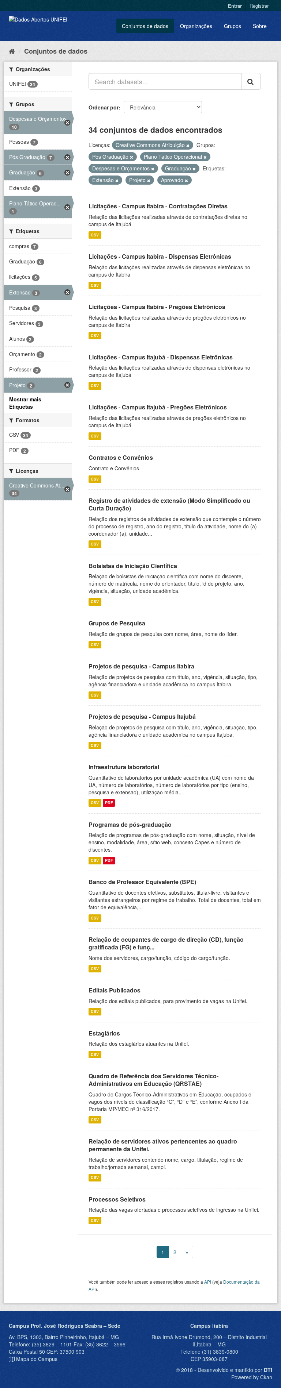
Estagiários (104, 1033)
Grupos (232, 26)
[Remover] (188, 145)
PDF (109, 803)
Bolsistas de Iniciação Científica (133, 566)
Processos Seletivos (117, 1199)
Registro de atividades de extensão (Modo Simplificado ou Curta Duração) (169, 504)
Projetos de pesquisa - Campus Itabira (141, 666)
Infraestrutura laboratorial (124, 767)
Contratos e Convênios (121, 457)
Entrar (235, 5)
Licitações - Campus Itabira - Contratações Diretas (158, 206)
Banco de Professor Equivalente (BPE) (142, 882)
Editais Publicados (114, 990)
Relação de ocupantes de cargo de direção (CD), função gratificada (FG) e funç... (166, 943)
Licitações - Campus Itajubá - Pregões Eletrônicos (158, 407)
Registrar (259, 5)
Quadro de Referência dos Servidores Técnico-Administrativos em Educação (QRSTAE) (153, 1080)
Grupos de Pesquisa (117, 623)
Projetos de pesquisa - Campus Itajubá (142, 716)
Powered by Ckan (251, 1377)
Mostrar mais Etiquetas (25, 403)
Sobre (260, 26)
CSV (95, 235)
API (207, 1282)
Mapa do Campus (36, 1358)
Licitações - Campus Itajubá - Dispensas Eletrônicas (161, 357)
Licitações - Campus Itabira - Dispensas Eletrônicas (160, 256)
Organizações (196, 26)
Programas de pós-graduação (130, 824)
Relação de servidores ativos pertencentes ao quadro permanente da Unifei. (163, 1145)
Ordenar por (104, 107)
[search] (251, 81)
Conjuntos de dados (145, 26)
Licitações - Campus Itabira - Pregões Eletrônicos (157, 306)
